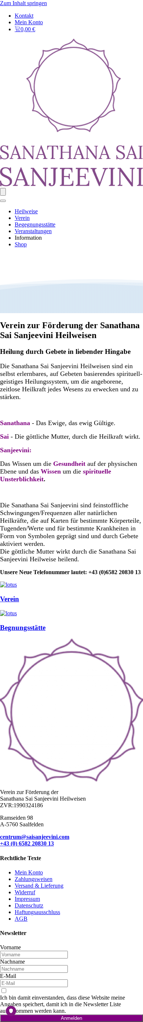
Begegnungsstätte (35, 224)
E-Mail (8, 976)
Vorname (10, 947)
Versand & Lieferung (39, 886)
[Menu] (3, 192)
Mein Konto (29, 22)
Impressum (27, 899)
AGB (21, 919)
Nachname (12, 961)
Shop (21, 244)
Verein (22, 218)
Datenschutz (29, 905)
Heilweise (26, 211)
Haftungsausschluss (37, 912)
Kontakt (24, 15)
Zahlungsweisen (33, 879)
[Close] (3, 201)
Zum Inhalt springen (23, 3)
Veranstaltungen (33, 231)
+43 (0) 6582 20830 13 (27, 843)
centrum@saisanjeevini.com (34, 837)
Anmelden (71, 1018)
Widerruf (25, 892)
